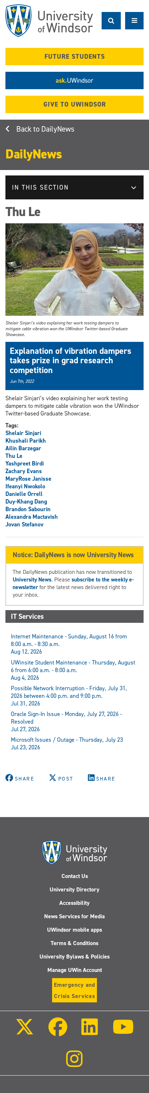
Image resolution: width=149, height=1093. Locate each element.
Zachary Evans (23, 471)
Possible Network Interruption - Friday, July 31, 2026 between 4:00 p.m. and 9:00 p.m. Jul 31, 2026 (69, 695)
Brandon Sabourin (28, 509)
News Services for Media (74, 916)
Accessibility (74, 903)
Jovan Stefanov (24, 524)
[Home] (49, 20)
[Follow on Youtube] (123, 1032)
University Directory (74, 889)
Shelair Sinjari (23, 433)
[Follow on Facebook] (58, 1032)
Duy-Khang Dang (26, 501)
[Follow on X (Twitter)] (25, 1032)
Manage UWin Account (74, 970)
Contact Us (74, 876)
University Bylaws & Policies (74, 956)
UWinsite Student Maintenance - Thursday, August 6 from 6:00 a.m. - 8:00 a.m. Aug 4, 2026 (73, 670)
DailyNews (57, 129)
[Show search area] (111, 20)
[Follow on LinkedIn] (90, 1032)
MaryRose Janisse (28, 479)
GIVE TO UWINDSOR (74, 104)
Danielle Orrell (24, 494)
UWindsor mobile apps (74, 929)
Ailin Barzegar (23, 448)
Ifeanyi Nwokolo (25, 486)
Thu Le (13, 456)
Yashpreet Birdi (24, 463)
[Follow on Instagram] (74, 1064)
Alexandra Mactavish (31, 517)
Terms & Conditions (74, 943)
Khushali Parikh (25, 440)
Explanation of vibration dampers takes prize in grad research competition (70, 360)
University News (32, 579)
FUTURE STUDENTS (74, 56)
